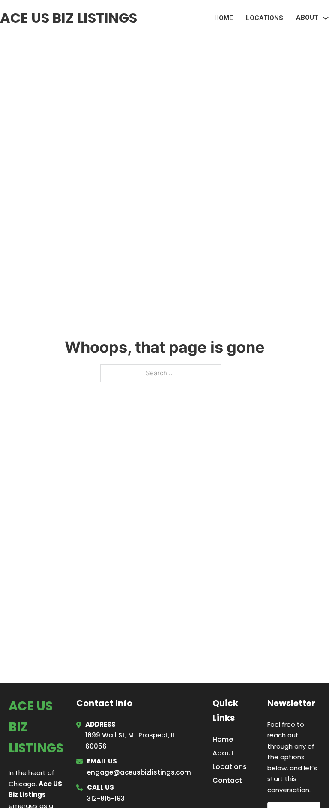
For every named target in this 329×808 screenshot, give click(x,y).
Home (223, 18)
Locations (264, 18)
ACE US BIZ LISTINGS (68, 17)
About (223, 753)
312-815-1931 (107, 798)
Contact (227, 780)
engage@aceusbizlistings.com (139, 772)
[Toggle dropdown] (326, 18)
